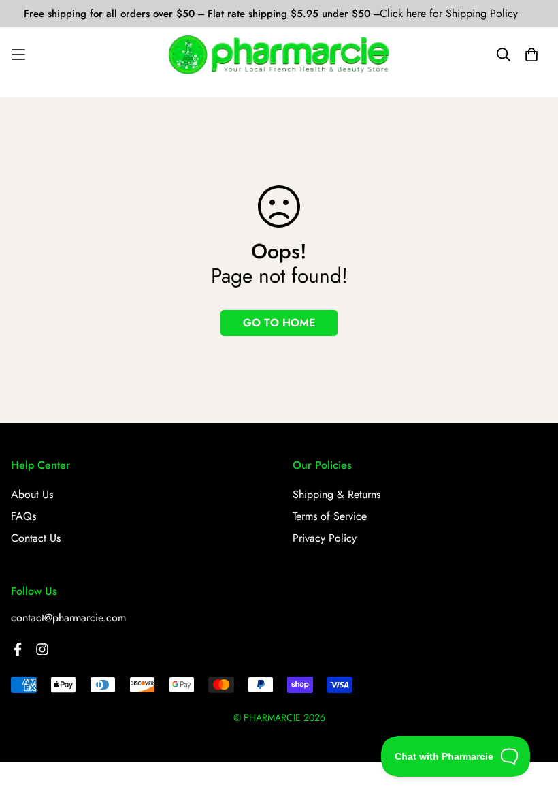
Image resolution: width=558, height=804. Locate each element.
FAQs (23, 516)
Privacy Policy (325, 538)
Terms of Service (330, 516)
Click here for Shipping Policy (449, 13)
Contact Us (36, 538)
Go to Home (279, 322)
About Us (32, 494)
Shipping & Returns (336, 494)
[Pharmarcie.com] (279, 54)
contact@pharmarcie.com (68, 617)
